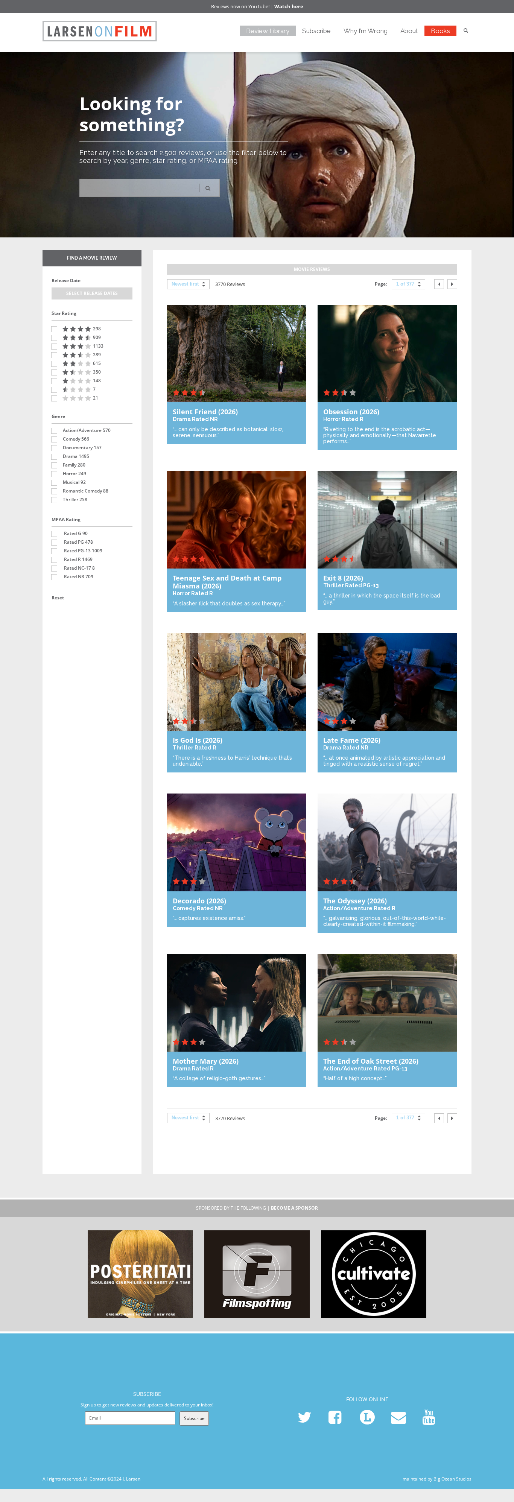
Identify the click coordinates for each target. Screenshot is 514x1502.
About (409, 31)
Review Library (267, 31)
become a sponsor (294, 1208)
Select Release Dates (92, 293)
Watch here (288, 6)
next (452, 284)
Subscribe (316, 31)
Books (440, 31)
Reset (58, 597)
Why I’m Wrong (366, 31)
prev (439, 284)
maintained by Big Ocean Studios (437, 1479)
